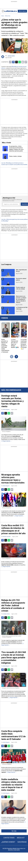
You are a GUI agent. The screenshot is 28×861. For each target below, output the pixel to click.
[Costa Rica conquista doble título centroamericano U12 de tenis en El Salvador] (13, 756)
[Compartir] (26, 62)
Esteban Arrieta (6, 613)
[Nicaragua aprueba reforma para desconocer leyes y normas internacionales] (13, 500)
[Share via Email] (22, 62)
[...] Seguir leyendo (5, 441)
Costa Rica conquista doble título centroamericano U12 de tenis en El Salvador (13, 735)
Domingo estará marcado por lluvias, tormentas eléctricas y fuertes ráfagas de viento (12, 401)
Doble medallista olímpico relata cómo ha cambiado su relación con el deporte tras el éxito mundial (13, 784)
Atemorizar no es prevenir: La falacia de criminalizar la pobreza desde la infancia (21, 299)
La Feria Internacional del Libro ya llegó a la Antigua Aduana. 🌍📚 (15, 343)
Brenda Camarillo (6, 536)
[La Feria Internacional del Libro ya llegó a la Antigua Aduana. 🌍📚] (15, 330)
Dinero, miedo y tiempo (15, 156)
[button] (22, 11)
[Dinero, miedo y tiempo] (5, 156)
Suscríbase (22, 842)
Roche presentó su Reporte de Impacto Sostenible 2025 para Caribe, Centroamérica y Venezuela (5, 346)
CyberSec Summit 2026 (7, 565)
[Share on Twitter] (16, 62)
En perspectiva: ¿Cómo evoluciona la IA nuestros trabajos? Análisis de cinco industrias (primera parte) (16, 148)
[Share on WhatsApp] (19, 62)
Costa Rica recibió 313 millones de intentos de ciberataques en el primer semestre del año (13, 529)
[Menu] (3, 11)
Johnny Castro (11, 55)
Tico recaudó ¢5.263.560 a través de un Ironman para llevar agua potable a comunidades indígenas (13, 657)
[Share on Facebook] (13, 62)
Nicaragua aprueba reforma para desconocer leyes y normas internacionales (12, 478)
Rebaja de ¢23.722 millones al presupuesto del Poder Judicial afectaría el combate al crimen (13, 605)
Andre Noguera (6, 409)
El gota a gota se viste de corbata (20, 288)
